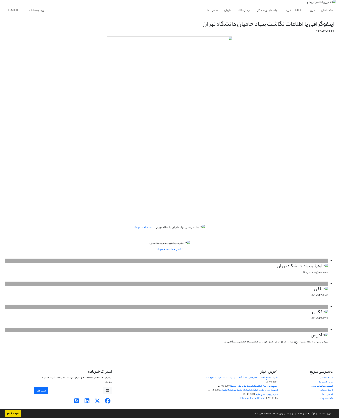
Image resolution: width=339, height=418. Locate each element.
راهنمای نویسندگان (267, 10)
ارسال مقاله (244, 10)
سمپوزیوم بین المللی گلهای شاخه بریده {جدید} (254, 385)
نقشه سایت (327, 398)
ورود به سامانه (36, 10)
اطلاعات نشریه (293, 10)
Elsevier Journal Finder (252, 398)
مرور (312, 10)
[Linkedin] (87, 402)
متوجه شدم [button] (13, 413)
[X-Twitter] (97, 402)
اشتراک (41, 390)
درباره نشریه (326, 381)
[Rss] (76, 402)
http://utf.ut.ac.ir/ (144, 227)
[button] (252, 413)
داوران (227, 10)
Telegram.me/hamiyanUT (169, 249)
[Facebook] (108, 402)
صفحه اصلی (327, 10)
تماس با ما (212, 10)
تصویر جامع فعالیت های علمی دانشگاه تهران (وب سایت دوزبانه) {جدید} (241, 377)
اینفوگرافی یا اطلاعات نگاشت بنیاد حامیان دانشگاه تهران (249, 389)
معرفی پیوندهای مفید (266, 394)
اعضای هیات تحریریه (322, 385)
